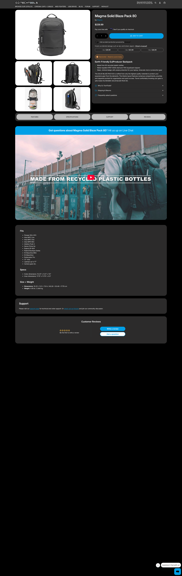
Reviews (147, 117)
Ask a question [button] (113, 334)
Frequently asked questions (107, 95)
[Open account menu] (160, 2)
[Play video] (91, 177)
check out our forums (71, 308)
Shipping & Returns (104, 90)
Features (34, 117)
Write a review (112, 329)
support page (34, 308)
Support (109, 117)
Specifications (72, 117)
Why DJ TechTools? (104, 85)
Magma (99, 20)
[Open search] (155, 2)
